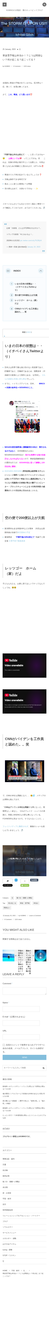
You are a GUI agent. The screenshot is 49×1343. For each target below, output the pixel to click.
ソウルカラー (8, 1227)
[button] (40, 270)
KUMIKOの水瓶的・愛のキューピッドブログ (24, 10)
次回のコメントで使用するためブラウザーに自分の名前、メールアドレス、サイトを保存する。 (24, 1048)
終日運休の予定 (27, 532)
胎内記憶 (6, 1176)
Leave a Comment (35, 915)
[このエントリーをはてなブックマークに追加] (16, 880)
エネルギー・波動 (9, 1238)
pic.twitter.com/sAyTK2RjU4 (31, 240)
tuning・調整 (7, 1250)
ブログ (5, 1221)
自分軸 (5, 1170)
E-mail (5, 1017)
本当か (36, 903)
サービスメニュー (9, 1233)
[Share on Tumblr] (34, 880)
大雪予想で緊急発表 (17, 541)
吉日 (4, 1204)
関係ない (7, 907)
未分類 (5, 1187)
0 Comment (17, 66)
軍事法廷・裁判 (9, 1159)
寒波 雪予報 (25, 903)
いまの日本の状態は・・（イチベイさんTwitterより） (26, 287)
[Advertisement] (24, 124)
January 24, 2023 (33, 247)
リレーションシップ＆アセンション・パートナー (21, 1216)
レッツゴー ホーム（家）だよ (26, 301)
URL (5, 1031)
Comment (7, 983)
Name (5, 1003)
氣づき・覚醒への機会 (24, 898)
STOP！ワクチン (9, 1255)
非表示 (29, 332)
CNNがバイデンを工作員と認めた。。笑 (27, 310)
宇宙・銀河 (7, 1199)
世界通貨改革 (8, 1210)
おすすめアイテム (9, 1244)
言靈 (4, 1165)
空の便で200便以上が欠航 (26, 295)
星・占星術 (7, 1193)
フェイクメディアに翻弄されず (15, 826)
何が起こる (12, 903)
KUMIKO (7, 66)
